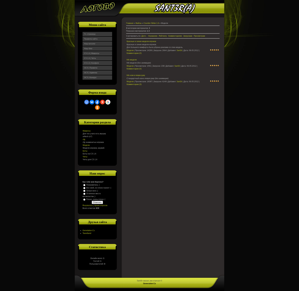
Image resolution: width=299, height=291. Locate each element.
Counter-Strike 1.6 (151, 23)
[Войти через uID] (86, 102)
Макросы (87, 131)
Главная (129, 23)
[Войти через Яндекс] (102, 102)
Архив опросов (100, 205)
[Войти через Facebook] (97, 102)
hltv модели (132, 60)
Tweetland (87, 233)
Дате (143, 36)
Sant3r (179, 50)
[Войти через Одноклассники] (97, 107)
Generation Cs (149, 283)
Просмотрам (199, 36)
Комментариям (175, 36)
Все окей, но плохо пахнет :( (98, 188)
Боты (85, 151)
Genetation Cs (89, 230)
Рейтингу (163, 36)
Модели (86, 145)
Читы (85, 157)
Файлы (138, 23)
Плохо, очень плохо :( (95, 199)
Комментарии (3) (134, 84)
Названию (152, 36)
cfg (84, 139)
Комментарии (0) (134, 53)
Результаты (88, 205)
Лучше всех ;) (92, 191)
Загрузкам (187, 36)
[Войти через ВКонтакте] (92, 102)
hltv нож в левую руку (136, 75)
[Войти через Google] (107, 102)
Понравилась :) (93, 185)
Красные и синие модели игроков (141, 41)
